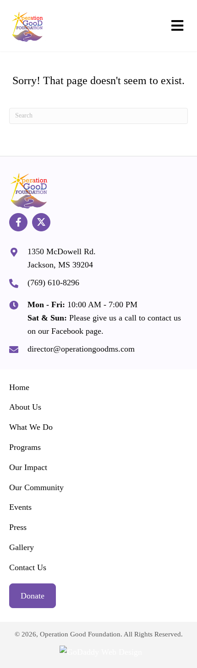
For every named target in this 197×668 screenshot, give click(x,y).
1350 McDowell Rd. (61, 251)
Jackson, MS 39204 (60, 264)
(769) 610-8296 (53, 282)
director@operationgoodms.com (81, 348)
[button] (18, 222)
